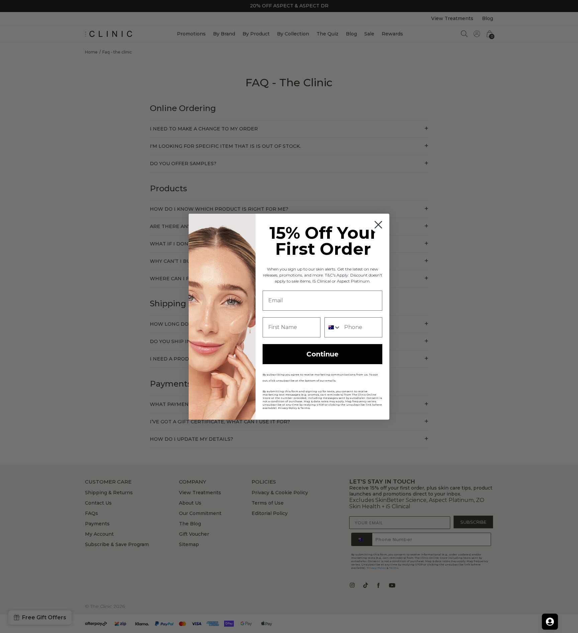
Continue (322, 354)
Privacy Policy (287, 408)
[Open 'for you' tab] (550, 622)
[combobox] (333, 327)
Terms (305, 408)
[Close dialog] (378, 224)
